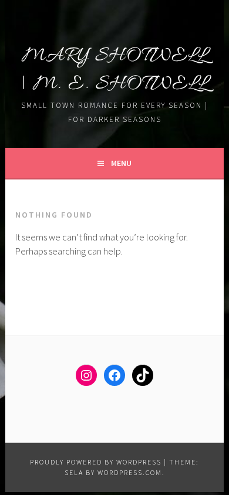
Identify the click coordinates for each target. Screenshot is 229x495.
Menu (121, 163)
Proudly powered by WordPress (95, 461)
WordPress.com (129, 472)
